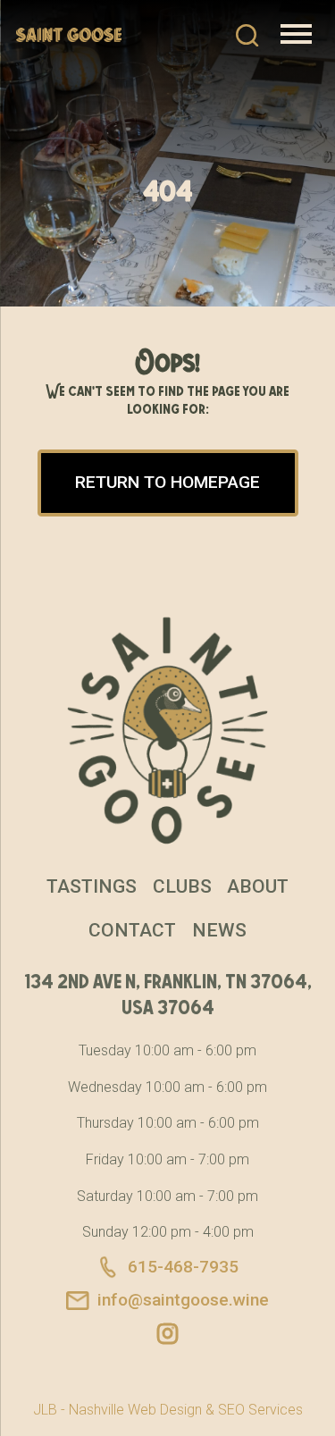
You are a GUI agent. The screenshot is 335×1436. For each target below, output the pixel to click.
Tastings (91, 886)
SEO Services (260, 1409)
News (219, 930)
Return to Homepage (167, 482)
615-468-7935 (183, 1266)
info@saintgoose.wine (183, 1299)
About (258, 886)
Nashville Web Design (135, 1409)
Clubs (182, 886)
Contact (132, 930)
